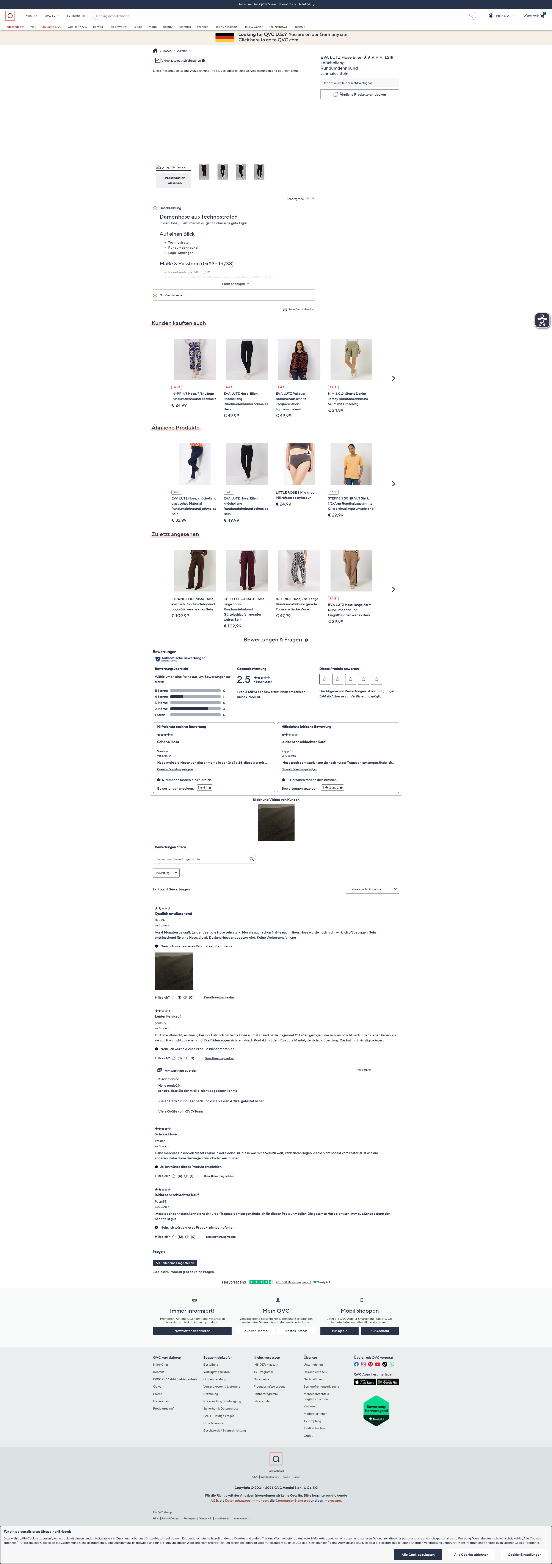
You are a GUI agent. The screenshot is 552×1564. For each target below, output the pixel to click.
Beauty (167, 26)
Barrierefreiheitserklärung (321, 1386)
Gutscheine (261, 1379)
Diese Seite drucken (301, 309)
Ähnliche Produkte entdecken (363, 94)
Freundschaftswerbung (269, 1386)
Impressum (332, 1500)
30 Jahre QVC (52, 26)
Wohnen (203, 26)
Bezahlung (210, 1394)
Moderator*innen (315, 1413)
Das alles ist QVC (315, 1372)
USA (255, 1476)
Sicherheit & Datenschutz (220, 1408)
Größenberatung (214, 1379)
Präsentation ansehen (175, 180)
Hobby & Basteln (226, 26)
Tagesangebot (14, 26)
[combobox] (280, 16)
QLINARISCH (279, 26)
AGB (214, 1500)
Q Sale (138, 26)
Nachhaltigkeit (314, 1379)
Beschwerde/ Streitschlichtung (224, 1430)
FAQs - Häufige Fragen (219, 1416)
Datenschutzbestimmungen (246, 1500)
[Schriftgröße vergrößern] (308, 198)
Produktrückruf (163, 1408)
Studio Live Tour (315, 1428)
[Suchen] (472, 16)
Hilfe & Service (213, 1423)
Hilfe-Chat (160, 1364)
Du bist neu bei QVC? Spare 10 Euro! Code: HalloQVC (275, 4)
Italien (286, 1476)
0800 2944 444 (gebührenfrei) (175, 1379)
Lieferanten (161, 1401)
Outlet (308, 1435)
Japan (296, 1476)
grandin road (222, 1518)
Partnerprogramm (266, 1394)
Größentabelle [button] (171, 295)
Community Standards (292, 1500)
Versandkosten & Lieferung (221, 1386)
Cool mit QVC (77, 26)
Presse (157, 1394)
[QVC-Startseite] (155, 51)
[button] (497, 15)
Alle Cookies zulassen (418, 1554)
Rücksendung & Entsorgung (222, 1401)
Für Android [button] (379, 1331)
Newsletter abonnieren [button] (192, 1331)
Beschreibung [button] (170, 208)
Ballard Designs (171, 1518)
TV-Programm (263, 1372)
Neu (33, 26)
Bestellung (210, 1364)
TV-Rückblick (76, 15)
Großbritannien (270, 1476)
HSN (156, 1518)
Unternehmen (313, 1364)
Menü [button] (29, 15)
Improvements (241, 1518)
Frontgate (189, 1518)
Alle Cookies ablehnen (471, 1554)
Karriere (309, 1406)
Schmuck (185, 26)
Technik (300, 26)
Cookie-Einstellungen (524, 1554)
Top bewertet (118, 26)
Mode (153, 26)
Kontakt (158, 1372)
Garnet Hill (205, 1518)
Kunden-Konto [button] (256, 1331)
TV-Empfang (312, 1421)
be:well (98, 26)
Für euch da (262, 1401)
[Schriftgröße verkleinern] (313, 198)
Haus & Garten (253, 26)
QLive (157, 1386)
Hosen (167, 51)
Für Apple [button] (339, 1331)
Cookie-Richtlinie (526, 1542)
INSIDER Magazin (266, 1364)
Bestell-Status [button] (296, 1331)
